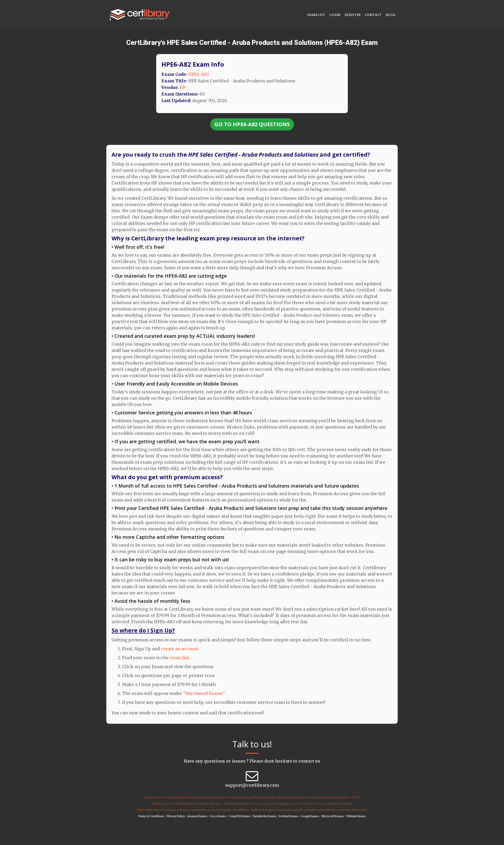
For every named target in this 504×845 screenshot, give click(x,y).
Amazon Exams (197, 816)
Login (334, 14)
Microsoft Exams (333, 816)
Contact (373, 14)
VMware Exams (356, 816)
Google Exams (310, 816)
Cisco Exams (218, 816)
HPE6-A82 (198, 74)
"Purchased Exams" (204, 693)
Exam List (316, 14)
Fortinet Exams (288, 816)
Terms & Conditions (151, 816)
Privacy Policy (176, 816)
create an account (179, 648)
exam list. (180, 657)
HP (183, 87)
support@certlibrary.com (252, 785)
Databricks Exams (264, 816)
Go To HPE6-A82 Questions (252, 124)
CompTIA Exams (239, 816)
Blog (391, 14)
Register (353, 14)
